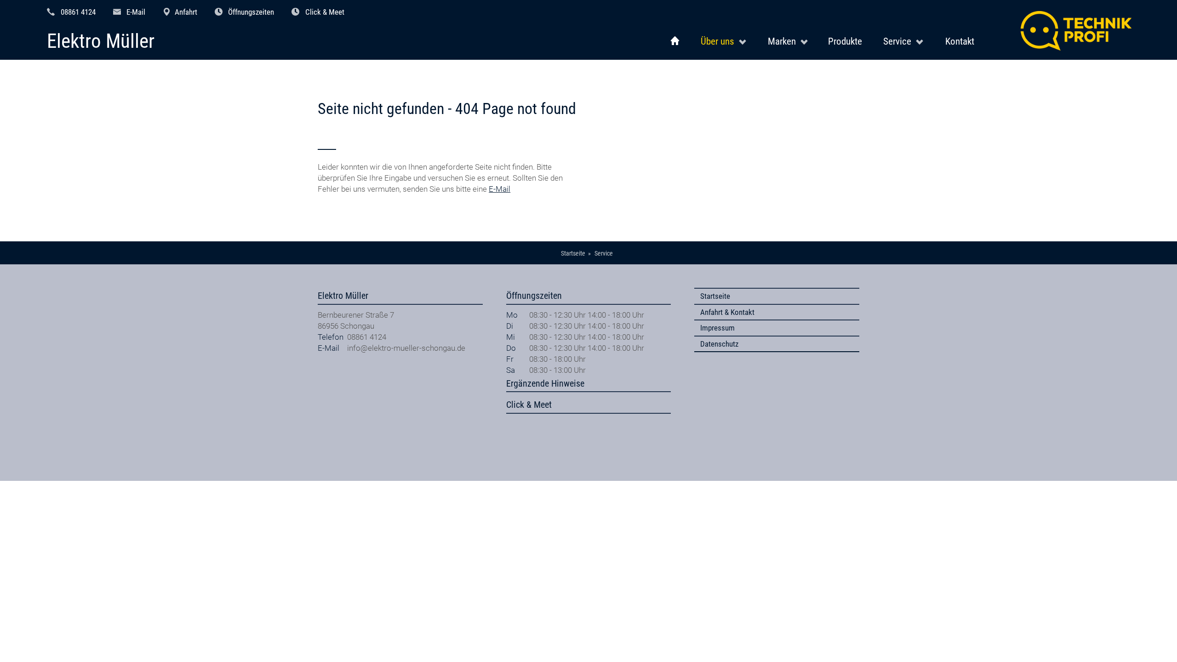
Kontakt (959, 41)
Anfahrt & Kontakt (727, 312)
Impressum (717, 327)
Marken (782, 41)
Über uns (717, 41)
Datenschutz (719, 343)
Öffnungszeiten (251, 12)
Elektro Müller (100, 41)
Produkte (845, 41)
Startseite (715, 296)
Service (897, 41)
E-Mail (135, 12)
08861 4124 (78, 12)
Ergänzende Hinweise (545, 383)
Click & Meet (324, 12)
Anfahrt (186, 12)
